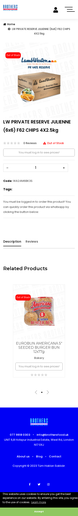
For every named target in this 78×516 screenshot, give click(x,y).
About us (23, 456)
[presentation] (36, 392)
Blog (39, 456)
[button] (8, 80)
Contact (55, 456)
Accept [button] (39, 511)
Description (12, 241)
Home (11, 24)
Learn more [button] (38, 502)
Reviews (32, 241)
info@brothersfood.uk (52, 435)
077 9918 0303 (20, 435)
